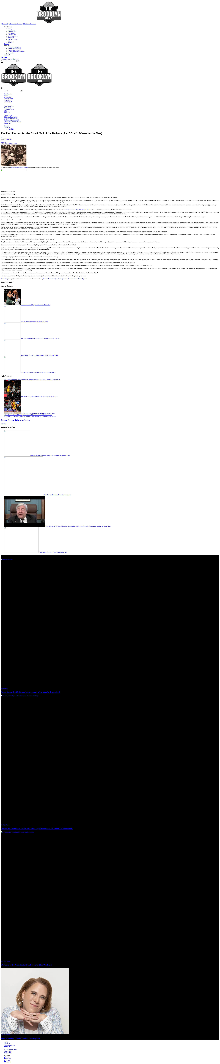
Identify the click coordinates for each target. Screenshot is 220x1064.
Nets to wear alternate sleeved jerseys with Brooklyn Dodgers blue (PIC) (50, 455)
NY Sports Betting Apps (14, 47)
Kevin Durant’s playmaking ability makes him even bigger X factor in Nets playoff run (36, 379)
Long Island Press (12, 36)
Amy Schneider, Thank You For (20, 1038)
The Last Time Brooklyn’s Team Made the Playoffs (53, 552)
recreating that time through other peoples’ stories (77, 209)
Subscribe (3, 423)
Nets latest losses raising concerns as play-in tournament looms (38, 413)
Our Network (7, 94)
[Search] (18, 61)
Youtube (8, 1062)
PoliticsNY (11, 42)
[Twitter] (2, 57)
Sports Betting (8, 115)
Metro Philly (11, 37)
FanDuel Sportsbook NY (14, 48)
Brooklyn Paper (12, 31)
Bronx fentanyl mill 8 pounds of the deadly (30, 692)
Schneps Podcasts (5, 1034)
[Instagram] (4, 57)
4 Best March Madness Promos (16, 51)
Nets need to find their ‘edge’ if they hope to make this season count (30, 415)
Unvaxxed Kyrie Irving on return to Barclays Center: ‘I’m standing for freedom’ (34, 416)
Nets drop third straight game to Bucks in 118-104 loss (35, 305)
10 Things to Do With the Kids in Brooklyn (26, 965)
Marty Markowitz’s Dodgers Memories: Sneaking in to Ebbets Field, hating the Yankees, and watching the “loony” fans (78, 526)
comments (3, 142)
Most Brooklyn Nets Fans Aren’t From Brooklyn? (57, 495)
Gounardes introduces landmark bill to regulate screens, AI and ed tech (37, 828)
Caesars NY (11, 53)
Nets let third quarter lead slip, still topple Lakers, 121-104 (40, 338)
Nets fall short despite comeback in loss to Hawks (34, 321)
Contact (8, 1057)
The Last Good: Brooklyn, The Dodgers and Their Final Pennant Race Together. (65, 279)
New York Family (12, 39)
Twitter (8, 1060)
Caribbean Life (12, 34)
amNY (9, 28)
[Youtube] (6, 57)
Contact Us (7, 54)
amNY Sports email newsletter (19, 167)
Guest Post (8, 139)
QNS (9, 41)
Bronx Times (11, 30)
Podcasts (6, 44)
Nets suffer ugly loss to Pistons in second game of (38, 372)
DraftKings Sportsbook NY (15, 50)
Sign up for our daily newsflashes (15, 420)
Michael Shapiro (5, 279)
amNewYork (4, 688)
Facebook (8, 1058)
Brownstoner (11, 33)
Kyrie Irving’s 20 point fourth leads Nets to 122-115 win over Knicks (39, 355)
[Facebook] (1, 57)
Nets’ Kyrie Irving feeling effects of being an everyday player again (39, 396)
